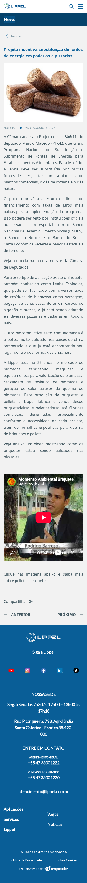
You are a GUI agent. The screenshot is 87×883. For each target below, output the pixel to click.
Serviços (11, 819)
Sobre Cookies (67, 860)
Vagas (52, 814)
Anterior (20, 614)
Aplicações (13, 809)
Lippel (9, 829)
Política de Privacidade (25, 860)
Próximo (67, 614)
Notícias (16, 36)
